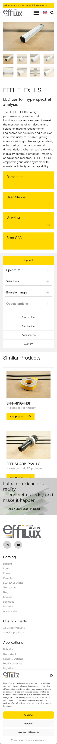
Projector (8, 578)
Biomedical (9, 654)
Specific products (13, 632)
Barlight (7, 563)
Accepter (28, 715)
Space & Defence (13, 658)
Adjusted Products (14, 627)
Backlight (8, 601)
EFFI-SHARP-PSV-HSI (23, 463)
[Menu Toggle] (36, 12)
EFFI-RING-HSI (18, 403)
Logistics (8, 606)
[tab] (28, 260)
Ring (5, 592)
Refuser (28, 723)
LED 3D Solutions (13, 582)
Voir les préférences (28, 732)
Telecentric (9, 587)
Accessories (10, 611)
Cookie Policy (17, 740)
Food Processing (12, 663)
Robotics (8, 649)
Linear (6, 573)
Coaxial (7, 597)
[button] (52, 675)
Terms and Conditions (34, 740)
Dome (6, 568)
